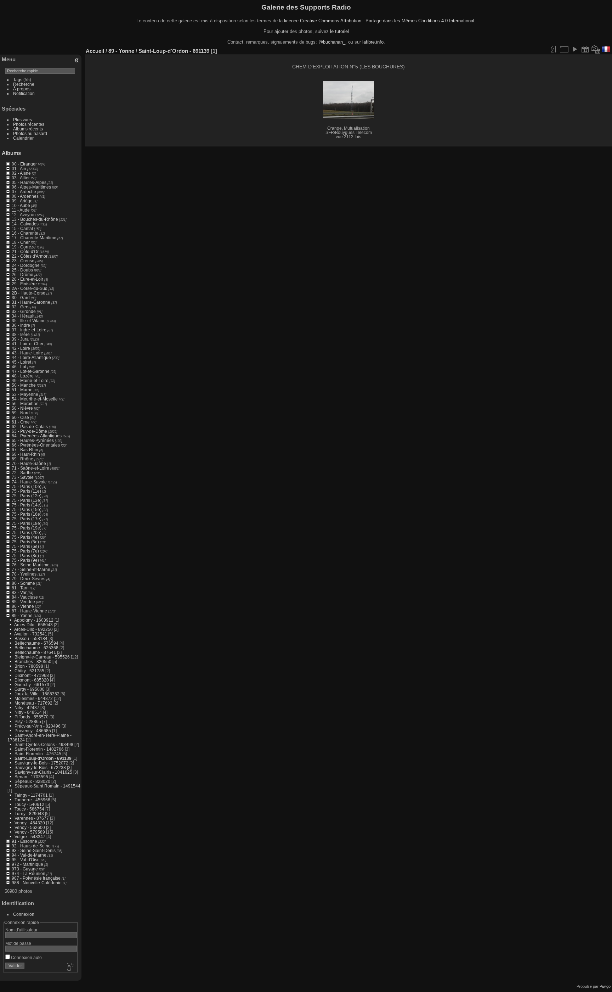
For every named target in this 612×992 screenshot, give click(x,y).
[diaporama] (574, 49)
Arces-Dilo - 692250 (33, 629)
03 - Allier (21, 177)
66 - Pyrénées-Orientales (36, 445)
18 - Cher (21, 242)
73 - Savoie (23, 477)
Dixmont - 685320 (32, 680)
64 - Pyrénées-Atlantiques (37, 435)
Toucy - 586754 (29, 809)
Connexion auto (26, 957)
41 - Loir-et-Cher (28, 343)
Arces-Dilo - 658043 (33, 624)
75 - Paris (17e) (26, 518)
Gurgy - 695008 (30, 689)
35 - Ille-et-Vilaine (29, 320)
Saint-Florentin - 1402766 (39, 749)
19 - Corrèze (24, 247)
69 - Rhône (22, 458)
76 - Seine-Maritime (31, 564)
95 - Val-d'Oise (26, 859)
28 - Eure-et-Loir (27, 279)
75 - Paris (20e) (26, 532)
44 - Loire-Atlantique (31, 357)
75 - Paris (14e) (26, 505)
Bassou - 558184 (31, 638)
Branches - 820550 (33, 661)
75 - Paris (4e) (25, 537)
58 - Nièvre (22, 408)
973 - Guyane (25, 869)
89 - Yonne (22, 615)
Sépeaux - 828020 (32, 781)
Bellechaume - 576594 (36, 643)
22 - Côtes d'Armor (29, 256)
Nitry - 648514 (28, 712)
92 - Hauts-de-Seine (31, 846)
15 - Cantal (22, 228)
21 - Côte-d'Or (25, 251)
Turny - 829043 (29, 813)
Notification (24, 93)
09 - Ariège (22, 200)
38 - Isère (21, 334)
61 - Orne (21, 422)
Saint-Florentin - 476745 (38, 753)
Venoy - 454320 (30, 822)
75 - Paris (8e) (25, 555)
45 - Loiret (21, 362)
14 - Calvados (25, 224)
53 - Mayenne (25, 394)
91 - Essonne (24, 841)
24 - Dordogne (26, 265)
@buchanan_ (331, 42)
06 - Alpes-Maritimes (31, 187)
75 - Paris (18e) (26, 523)
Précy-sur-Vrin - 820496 (38, 726)
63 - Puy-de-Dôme (29, 431)
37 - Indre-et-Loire (29, 329)
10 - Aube (21, 205)
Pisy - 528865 (28, 721)
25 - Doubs (22, 270)
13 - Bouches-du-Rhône (35, 219)
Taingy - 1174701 (31, 795)
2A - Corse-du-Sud (29, 288)
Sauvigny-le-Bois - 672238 (40, 767)
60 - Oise (20, 417)
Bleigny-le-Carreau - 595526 (42, 657)
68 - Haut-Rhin (26, 454)
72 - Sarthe (22, 472)
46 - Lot (19, 366)
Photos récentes (28, 124)
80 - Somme (23, 583)
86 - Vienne (23, 606)
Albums (11, 153)
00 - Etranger (24, 164)
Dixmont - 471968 (32, 675)
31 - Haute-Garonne (31, 302)
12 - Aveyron (24, 214)
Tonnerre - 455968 (32, 799)
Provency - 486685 (33, 730)
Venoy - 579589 (30, 832)
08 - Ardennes (25, 196)
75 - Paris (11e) (26, 491)
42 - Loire (21, 348)
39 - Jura (20, 339)
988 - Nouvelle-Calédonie (37, 882)
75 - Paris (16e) (26, 514)
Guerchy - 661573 (32, 684)
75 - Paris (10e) (26, 486)
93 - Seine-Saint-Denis (34, 850)
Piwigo (605, 986)
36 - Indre (21, 325)
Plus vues (22, 119)
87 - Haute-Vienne (29, 611)
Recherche (23, 84)
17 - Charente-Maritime (34, 237)
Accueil (95, 51)
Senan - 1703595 (31, 776)
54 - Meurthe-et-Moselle (35, 399)
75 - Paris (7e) (25, 551)
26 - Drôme (22, 274)
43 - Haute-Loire (27, 353)
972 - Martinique (27, 864)
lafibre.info (373, 42)
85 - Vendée (23, 601)
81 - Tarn (20, 587)
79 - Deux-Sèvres (28, 578)
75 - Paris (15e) (26, 509)
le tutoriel (339, 31)
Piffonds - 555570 (32, 716)
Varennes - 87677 (32, 818)
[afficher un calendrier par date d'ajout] (585, 49)
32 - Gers (20, 306)
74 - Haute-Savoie (29, 482)
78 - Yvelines (24, 574)
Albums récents (28, 129)
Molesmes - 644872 (34, 698)
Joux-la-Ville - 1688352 (37, 693)
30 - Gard (21, 297)
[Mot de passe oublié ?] (70, 967)
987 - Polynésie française (36, 878)
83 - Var (19, 592)
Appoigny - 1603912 (33, 620)
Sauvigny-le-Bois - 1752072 (41, 763)
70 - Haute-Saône (29, 463)
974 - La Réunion (28, 873)
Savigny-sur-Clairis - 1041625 (43, 772)
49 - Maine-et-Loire (30, 380)
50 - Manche (24, 385)
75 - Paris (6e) (25, 546)
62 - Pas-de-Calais (30, 426)
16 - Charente (25, 233)
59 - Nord (21, 412)
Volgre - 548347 (30, 836)
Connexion (23, 914)
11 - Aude (21, 210)
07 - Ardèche (24, 191)
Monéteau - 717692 (33, 703)
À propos (21, 88)
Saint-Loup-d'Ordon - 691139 (43, 758)
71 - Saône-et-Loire (30, 468)
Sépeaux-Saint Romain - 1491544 (47, 786)
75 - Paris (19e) (26, 528)
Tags (17, 79)
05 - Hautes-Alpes (29, 182)
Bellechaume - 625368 (36, 647)
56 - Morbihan (25, 403)
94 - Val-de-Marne (29, 855)
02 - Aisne (21, 173)
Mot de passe (18, 943)
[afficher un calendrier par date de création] (595, 49)
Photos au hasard (30, 133)
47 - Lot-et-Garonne (31, 371)
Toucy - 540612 (29, 804)
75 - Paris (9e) (25, 560)
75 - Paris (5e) (25, 541)
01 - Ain (19, 168)
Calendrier (23, 138)
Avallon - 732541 (30, 634)
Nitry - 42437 (27, 707)
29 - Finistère (24, 283)
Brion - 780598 (29, 666)
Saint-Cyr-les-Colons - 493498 (44, 744)
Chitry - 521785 (29, 670)
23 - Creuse (23, 260)
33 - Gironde (24, 311)
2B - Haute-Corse (28, 293)
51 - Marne (22, 389)
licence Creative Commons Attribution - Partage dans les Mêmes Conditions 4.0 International (379, 20)
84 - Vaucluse (25, 597)
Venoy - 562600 (30, 827)
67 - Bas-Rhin (25, 449)
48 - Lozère (23, 376)
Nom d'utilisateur (21, 929)
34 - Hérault (23, 316)
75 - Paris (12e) (26, 495)
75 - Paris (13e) (26, 500)
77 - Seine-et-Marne (31, 569)
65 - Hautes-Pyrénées (33, 440)
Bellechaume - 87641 (35, 652)
